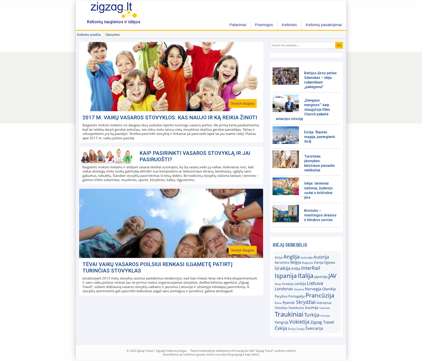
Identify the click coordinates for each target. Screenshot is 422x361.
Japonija (320, 276)
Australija (306, 257)
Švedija (300, 328)
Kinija (278, 284)
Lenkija (300, 283)
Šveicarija (314, 328)
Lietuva (315, 283)
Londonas (284, 288)
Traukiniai (289, 314)
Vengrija (281, 322)
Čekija (281, 328)
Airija (278, 257)
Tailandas (324, 308)
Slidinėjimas (324, 303)
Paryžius (281, 296)
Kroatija (288, 284)
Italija (305, 275)
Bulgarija (307, 263)
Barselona (282, 263)
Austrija (321, 257)
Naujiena (299, 289)
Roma (278, 303)
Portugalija (296, 296)
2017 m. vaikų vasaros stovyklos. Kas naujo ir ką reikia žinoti (169, 117)
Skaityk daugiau (243, 103)
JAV (332, 276)
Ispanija (286, 275)
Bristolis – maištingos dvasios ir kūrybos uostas (320, 215)
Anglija (291, 256)
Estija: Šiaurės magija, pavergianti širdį (319, 136)
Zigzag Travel (322, 322)
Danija (319, 262)
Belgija (295, 262)
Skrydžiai (305, 302)
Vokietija (299, 321)
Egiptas (329, 262)
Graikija (282, 268)
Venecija (325, 315)
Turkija (311, 314)
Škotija (292, 328)
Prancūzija (320, 295)
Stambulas (296, 308)
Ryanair (289, 302)
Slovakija (281, 308)
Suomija (311, 307)
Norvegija (313, 288)
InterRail (310, 268)
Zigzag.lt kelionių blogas (113, 9)
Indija (295, 268)
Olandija (329, 289)
